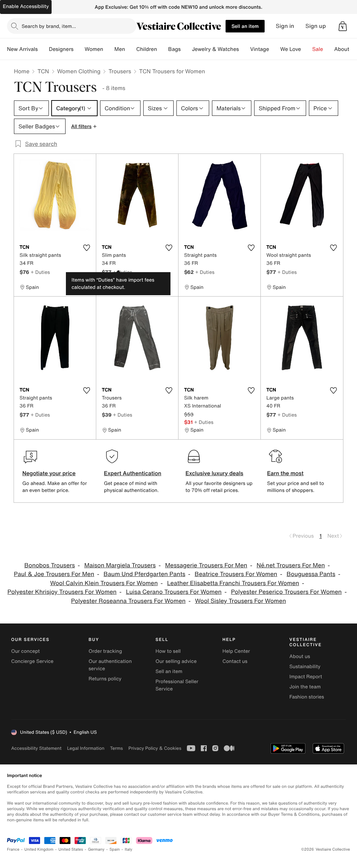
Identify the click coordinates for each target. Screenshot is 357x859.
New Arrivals (22, 49)
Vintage (259, 49)
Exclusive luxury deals (214, 473)
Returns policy (105, 678)
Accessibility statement (36, 748)
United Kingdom (39, 849)
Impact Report (305, 676)
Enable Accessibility (26, 6)
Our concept (25, 651)
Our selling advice (176, 661)
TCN (43, 71)
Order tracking (105, 651)
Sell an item (245, 26)
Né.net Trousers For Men (291, 565)
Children (146, 49)
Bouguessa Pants (311, 574)
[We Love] (307, 49)
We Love (290, 49)
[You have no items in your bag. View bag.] (343, 26)
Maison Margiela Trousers (120, 565)
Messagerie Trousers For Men (206, 565)
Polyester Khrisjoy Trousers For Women (61, 592)
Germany (96, 849)
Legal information (85, 748)
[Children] (162, 49)
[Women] (109, 49)
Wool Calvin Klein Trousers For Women (104, 583)
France (13, 849)
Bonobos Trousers (49, 565)
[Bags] (186, 49)
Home (21, 71)
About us (299, 656)
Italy (128, 849)
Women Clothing (79, 71)
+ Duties (40, 272)
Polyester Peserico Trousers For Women (286, 592)
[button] (343, 26)
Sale (317, 49)
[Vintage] (275, 49)
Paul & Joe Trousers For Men (54, 574)
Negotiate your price (49, 473)
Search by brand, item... (49, 26)
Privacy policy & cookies (154, 748)
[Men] (131, 49)
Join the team (305, 686)
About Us (345, 49)
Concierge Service (32, 661)
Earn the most (285, 473)
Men (119, 49)
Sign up (315, 26)
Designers (61, 49)
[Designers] (79, 49)
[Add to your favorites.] (86, 248)
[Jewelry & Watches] (244, 49)
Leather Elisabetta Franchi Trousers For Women (233, 583)
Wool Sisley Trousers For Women (240, 601)
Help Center (236, 651)
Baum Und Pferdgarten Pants (144, 574)
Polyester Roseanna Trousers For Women (128, 601)
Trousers (119, 71)
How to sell (168, 651)
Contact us (235, 661)
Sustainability (304, 666)
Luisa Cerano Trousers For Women (174, 592)
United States (71, 849)
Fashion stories (306, 697)
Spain (114, 849)
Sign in (285, 26)
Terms (116, 748)
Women (94, 49)
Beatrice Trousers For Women (236, 574)
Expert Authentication (132, 473)
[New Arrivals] (43, 49)
